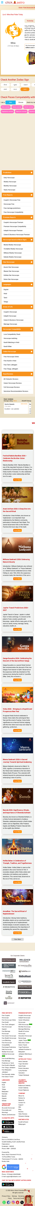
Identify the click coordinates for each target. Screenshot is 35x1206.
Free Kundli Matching (8, 1058)
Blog (19, 1109)
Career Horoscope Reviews (13, 383)
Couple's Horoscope (10, 312)
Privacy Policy (6, 1196)
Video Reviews (22, 1114)
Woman (20, 102)
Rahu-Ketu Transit (23, 1043)
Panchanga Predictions (9, 1047)
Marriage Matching (24, 1029)
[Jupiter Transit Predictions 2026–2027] (17, 604)
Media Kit (21, 1100)
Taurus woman (16, 107)
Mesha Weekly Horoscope (12, 245)
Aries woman (6, 107)
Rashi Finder (22, 1066)
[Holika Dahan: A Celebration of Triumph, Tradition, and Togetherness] (17, 857)
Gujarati (4, 1098)
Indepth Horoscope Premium (13, 230)
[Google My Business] (11, 1170)
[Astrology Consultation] (8, 1187)
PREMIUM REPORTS (25, 1013)
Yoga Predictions (23, 1047)
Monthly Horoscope (10, 186)
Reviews (20, 1112)
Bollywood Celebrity (24, 1085)
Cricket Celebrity (23, 1088)
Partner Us (21, 1098)
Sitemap (14, 1196)
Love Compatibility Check (12, 334)
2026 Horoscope (23, 1024)
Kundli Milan (8, 346)
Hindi (5, 293)
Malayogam (22, 1124)
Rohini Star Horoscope (11, 279)
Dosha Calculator (23, 1068)
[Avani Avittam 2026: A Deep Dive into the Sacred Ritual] (17, 505)
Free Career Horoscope (9, 1036)
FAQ (19, 1107)
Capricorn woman (21, 111)
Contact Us (21, 1102)
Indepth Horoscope (10, 316)
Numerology (22, 1038)
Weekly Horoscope (10, 182)
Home (20, 7)
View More (17, 939)
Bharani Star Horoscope (11, 271)
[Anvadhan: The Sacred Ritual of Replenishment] (17, 908)
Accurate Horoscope (8, 1108)
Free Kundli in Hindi (10, 361)
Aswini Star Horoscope (11, 267)
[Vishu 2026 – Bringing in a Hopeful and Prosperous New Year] (17, 706)
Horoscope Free (9, 204)
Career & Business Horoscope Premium (17, 234)
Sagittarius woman (7, 111)
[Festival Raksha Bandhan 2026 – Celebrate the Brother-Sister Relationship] (17, 452)
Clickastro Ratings (23, 1116)
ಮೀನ (25, 89)
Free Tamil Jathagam (10, 365)
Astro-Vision (14, 1190)
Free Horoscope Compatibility (13, 212)
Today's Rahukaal (23, 1075)
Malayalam (5, 1091)
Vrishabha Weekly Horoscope (13, 249)
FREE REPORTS (7, 1013)
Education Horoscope (25, 1036)
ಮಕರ (5, 89)
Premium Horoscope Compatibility (15, 226)
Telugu (6, 302)
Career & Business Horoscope (13, 320)
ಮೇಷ (5, 85)
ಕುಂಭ (15, 89)
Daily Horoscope (9, 178)
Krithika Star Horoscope (11, 275)
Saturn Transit (22, 1045)
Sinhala (4, 1100)
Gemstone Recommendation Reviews (16, 391)
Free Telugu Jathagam (11, 369)
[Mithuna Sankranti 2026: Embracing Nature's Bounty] (17, 556)
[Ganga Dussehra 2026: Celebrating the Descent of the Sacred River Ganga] (17, 655)
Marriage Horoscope (10, 324)
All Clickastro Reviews (11, 379)
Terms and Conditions (19, 1198)
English (6, 289)
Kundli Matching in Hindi (11, 342)
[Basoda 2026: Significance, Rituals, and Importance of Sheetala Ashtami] (17, 807)
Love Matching (6, 1040)
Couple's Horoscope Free (12, 200)
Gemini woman (28, 107)
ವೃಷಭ (15, 85)
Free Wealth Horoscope (9, 1038)
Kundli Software (23, 1122)
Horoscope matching (10, 338)
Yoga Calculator (23, 1064)
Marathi (4, 1096)
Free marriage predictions (12, 208)
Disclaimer (21, 1196)
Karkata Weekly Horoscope (12, 257)
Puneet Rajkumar (23, 1090)
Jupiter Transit (23, 1040)
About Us (21, 1096)
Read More (17, 480)
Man (10, 102)
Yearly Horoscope (9, 190)
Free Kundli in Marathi (8, 1065)
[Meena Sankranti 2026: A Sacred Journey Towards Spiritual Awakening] (17, 756)
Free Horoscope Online (11, 357)
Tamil (5, 298)
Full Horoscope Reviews (12, 387)
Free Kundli (5, 1022)
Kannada (4, 1094)
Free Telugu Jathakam (8, 1067)
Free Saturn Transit (7, 1076)
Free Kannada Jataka (8, 1074)
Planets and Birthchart (8, 1115)
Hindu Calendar (23, 1061)
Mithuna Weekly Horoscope (13, 253)
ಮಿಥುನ (26, 85)
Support (20, 1105)
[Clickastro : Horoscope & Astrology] (8, 1133)
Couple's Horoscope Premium (13, 222)
